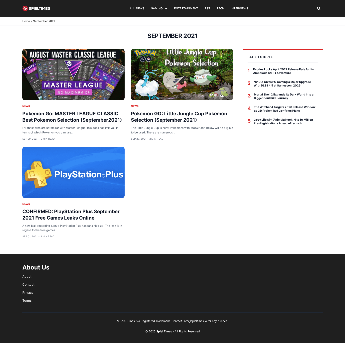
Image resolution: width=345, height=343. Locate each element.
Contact (28, 284)
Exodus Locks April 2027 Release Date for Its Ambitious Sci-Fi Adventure (283, 71)
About (27, 276)
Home (26, 21)
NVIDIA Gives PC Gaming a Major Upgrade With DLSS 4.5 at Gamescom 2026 (282, 83)
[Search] (319, 8)
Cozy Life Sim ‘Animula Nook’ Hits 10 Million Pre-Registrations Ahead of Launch (283, 121)
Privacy (28, 292)
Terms (27, 300)
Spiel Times (164, 331)
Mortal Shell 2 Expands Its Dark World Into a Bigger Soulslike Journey (283, 96)
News (26, 105)
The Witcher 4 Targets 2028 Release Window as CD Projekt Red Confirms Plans (284, 108)
